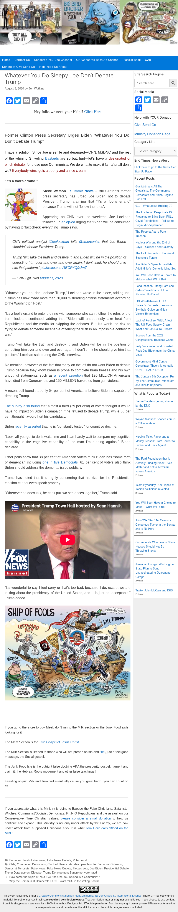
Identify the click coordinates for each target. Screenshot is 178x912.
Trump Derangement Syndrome (62, 872)
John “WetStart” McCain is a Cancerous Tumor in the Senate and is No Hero (155, 524)
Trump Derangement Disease (23, 872)
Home (6, 59)
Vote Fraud (80, 860)
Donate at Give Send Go (18, 66)
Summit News (82, 191)
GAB (148, 59)
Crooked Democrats (60, 864)
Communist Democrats (31, 864)
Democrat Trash (19, 860)
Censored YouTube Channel (53, 59)
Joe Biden (96, 868)
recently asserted (28, 426)
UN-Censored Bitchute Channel (97, 59)
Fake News (38, 860)
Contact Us (22, 59)
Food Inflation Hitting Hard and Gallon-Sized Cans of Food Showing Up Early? (154, 290)
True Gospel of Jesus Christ (59, 742)
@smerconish (89, 241)
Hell (102, 752)
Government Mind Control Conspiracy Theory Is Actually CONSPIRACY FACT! (154, 366)
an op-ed (68, 222)
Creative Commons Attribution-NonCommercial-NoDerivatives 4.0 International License (90, 895)
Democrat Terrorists (17, 868)
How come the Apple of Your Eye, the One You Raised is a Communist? (54, 877)
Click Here (92, 111)
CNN (12, 864)
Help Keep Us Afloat (53, 66)
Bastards (52, 158)
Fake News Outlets (59, 860)
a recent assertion (68, 375)
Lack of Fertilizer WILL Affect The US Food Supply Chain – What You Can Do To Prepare (153, 325)
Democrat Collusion (109, 864)
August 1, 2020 (51, 278)
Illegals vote (80, 868)
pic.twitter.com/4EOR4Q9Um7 (64, 268)
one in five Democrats (60, 462)
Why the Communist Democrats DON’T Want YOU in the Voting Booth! (54, 881)
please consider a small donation (86, 818)
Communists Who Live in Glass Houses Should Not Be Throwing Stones (155, 546)
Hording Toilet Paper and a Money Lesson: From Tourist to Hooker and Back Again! (155, 441)
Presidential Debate (116, 868)
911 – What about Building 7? (153, 205)
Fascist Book (132, 59)
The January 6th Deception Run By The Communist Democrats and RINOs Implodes (155, 381)
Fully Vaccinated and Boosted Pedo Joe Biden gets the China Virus (155, 350)
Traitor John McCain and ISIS (154, 590)
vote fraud (90, 872)
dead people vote (85, 864)
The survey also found (22, 406)
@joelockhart (59, 241)
